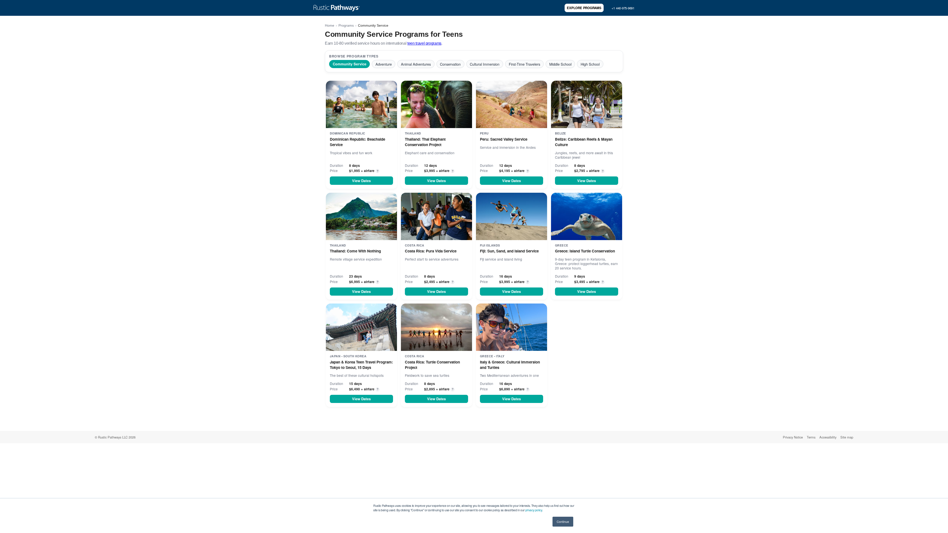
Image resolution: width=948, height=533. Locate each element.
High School (590, 64)
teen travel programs (424, 43)
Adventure (383, 64)
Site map (846, 437)
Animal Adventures (416, 64)
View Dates (361, 180)
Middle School (560, 64)
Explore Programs (584, 7)
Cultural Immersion (484, 64)
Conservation (450, 64)
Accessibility (827, 437)
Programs (346, 25)
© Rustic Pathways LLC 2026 (115, 437)
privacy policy (533, 510)
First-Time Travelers (524, 64)
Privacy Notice (793, 437)
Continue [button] (563, 521)
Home (329, 25)
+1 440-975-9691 (623, 8)
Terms (811, 437)
